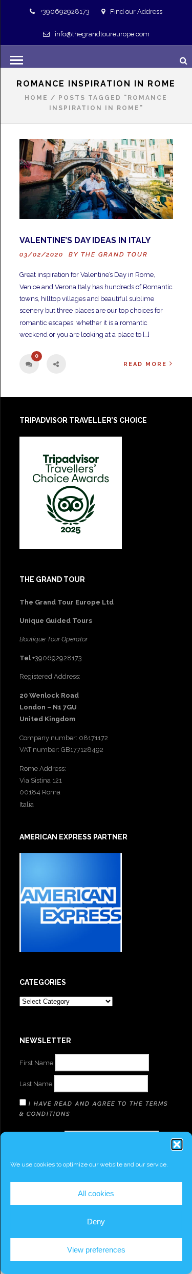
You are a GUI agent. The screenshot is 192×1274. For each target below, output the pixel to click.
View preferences (96, 1249)
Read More (145, 364)
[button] (177, 1144)
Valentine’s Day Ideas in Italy (85, 240)
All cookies (96, 1193)
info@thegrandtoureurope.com (102, 34)
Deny (96, 1221)
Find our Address (136, 11)
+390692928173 (65, 11)
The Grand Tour (114, 254)
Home (36, 97)
